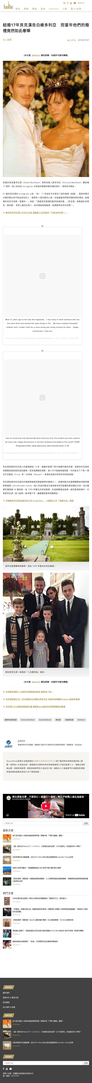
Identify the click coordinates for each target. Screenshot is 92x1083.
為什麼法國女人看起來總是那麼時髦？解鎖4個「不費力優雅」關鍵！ (38, 835)
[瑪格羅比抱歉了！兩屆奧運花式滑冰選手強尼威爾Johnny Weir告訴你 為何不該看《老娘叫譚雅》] (7, 933)
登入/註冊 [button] (76, 8)
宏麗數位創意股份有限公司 (44, 761)
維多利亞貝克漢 (11, 720)
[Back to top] (84, 1075)
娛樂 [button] (26, 8)
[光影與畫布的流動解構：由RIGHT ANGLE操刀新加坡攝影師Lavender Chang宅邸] (7, 860)
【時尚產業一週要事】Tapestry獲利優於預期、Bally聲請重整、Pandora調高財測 (42, 920)
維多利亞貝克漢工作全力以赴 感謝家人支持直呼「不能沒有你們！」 (36, 212)
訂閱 (86, 823)
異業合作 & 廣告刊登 (10, 997)
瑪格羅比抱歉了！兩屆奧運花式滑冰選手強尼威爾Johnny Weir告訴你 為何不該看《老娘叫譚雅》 (48, 930)
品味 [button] (43, 8)
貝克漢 (58, 720)
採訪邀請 (6, 1002)
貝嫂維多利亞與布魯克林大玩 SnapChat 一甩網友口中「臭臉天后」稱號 (40, 500)
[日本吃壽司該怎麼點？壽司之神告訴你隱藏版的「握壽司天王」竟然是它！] (7, 901)
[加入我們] (76, 3)
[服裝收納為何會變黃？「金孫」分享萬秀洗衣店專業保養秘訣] (7, 944)
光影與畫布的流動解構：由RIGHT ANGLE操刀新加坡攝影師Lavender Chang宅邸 (42, 857)
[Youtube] (72, 3)
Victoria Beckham (28, 720)
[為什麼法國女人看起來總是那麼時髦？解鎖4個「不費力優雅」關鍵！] (7, 838)
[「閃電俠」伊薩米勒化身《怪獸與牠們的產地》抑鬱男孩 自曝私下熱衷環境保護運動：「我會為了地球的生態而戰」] (7, 912)
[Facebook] (68, 3)
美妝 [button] (34, 8)
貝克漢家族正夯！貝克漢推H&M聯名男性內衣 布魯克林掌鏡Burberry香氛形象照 (43, 699)
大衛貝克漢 (69, 720)
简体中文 (81, 3)
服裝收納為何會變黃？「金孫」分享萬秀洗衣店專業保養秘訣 (35, 941)
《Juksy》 (36, 55)
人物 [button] (64, 8)
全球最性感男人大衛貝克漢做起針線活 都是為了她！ (29, 691)
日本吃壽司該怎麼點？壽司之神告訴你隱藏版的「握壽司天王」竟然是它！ (40, 898)
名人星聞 (7, 39)
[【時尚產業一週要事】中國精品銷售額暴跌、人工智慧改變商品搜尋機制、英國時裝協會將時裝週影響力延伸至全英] (7, 881)
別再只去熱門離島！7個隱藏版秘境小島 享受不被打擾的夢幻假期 (36, 868)
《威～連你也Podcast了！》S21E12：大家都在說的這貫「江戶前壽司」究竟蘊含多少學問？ (46, 846)
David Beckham (45, 720)
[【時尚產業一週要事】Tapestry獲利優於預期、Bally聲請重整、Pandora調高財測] (7, 922)
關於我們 (6, 993)
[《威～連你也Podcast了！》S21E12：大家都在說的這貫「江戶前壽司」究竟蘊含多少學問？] (7, 849)
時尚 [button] (17, 8)
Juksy (73, 40)
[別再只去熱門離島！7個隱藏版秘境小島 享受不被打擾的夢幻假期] (7, 870)
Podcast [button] (54, 8)
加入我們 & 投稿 (9, 1007)
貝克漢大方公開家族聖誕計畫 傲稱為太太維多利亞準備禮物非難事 (35, 706)
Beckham (81, 720)
